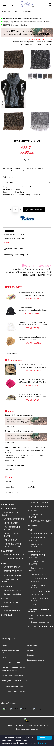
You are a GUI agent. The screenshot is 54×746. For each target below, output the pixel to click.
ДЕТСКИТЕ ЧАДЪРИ (13, 575)
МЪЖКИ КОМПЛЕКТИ (13, 559)
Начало (4, 11)
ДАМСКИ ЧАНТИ (11, 602)
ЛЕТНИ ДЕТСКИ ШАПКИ (42, 534)
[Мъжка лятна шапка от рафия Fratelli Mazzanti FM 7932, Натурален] (10, 369)
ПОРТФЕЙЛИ (7, 586)
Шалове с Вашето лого (40, 622)
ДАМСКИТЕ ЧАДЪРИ (13, 571)
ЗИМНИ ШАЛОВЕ (25, 11)
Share (10, 231)
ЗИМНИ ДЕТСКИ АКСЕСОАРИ (37, 545)
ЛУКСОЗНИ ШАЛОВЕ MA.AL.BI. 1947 (41, 593)
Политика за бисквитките (12, 675)
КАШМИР (32, 511)
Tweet (23, 231)
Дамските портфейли (12, 594)
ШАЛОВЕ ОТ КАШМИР (41, 521)
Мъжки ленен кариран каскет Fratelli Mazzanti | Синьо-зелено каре (33, 395)
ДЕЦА (30, 530)
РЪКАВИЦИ (6, 615)
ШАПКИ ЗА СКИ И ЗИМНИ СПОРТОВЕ (12, 545)
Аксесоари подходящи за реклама (38, 610)
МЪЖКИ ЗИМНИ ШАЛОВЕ (38, 586)
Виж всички (9, 470)
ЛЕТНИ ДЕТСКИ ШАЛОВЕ (37, 539)
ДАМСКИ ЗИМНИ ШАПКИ (12, 528)
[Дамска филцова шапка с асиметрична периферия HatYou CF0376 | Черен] (10, 312)
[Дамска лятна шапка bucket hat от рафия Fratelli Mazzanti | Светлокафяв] (10, 341)
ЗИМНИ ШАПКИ (11, 523)
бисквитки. (42, 743)
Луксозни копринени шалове (38, 569)
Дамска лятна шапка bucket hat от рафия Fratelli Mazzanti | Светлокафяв (33, 338)
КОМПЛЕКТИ (7, 551)
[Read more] (26, 421)
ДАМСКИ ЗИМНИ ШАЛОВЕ (39, 580)
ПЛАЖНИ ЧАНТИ (9, 504)
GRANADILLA (11, 540)
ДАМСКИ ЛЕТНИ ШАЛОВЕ (37, 556)
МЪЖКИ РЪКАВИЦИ (39, 506)
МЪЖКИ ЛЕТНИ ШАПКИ (14, 519)
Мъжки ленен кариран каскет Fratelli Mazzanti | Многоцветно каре (32, 294)
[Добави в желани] (49, 202)
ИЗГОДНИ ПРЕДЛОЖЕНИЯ (40, 626)
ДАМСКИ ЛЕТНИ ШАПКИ (10, 514)
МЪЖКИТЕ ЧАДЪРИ (12, 567)
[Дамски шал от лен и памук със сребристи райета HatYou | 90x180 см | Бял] (10, 326)
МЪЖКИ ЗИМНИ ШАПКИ (11, 535)
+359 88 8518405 (19, 691)
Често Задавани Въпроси (12, 662)
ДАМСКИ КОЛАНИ (12, 610)
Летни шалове (12, 11)
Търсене (30, 655)
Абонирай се (12, 354)
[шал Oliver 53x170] (13, 59)
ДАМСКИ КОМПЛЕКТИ (14, 555)
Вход (4, 657)
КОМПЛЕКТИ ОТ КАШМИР (37, 516)
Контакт (30, 650)
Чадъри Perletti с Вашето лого (40, 617)
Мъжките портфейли (12, 590)
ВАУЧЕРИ (32, 526)
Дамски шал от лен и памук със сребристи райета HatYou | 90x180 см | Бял (33, 323)
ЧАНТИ (4, 598)
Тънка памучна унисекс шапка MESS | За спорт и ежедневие (32, 381)
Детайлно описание (13, 249)
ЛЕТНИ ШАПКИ (8, 509)
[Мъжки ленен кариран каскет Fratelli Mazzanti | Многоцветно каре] (10, 297)
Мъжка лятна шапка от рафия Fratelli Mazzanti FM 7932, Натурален (33, 366)
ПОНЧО (35, 605)
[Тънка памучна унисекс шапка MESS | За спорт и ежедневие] (10, 384)
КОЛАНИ (5, 607)
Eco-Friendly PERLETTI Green (12, 580)
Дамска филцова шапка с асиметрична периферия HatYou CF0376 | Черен (32, 309)
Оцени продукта (9, 234)
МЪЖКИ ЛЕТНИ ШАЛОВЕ (37, 563)
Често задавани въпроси (16, 255)
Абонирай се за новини (15, 465)
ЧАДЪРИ (5, 563)
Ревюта (7, 242)
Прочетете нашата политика (27, 729)
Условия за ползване (35, 660)
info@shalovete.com (19, 686)
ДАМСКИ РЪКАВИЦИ (40, 502)
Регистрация (32, 645)
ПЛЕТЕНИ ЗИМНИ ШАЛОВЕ (39, 599)
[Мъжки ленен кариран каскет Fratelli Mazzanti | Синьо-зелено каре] (10, 398)
